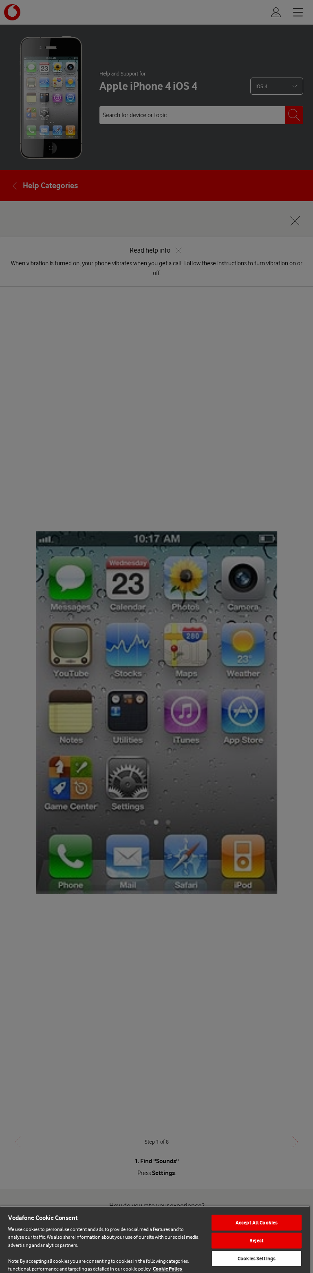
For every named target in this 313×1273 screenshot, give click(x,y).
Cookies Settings (257, 1258)
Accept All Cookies (257, 1223)
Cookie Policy (168, 1269)
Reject (256, 1240)
